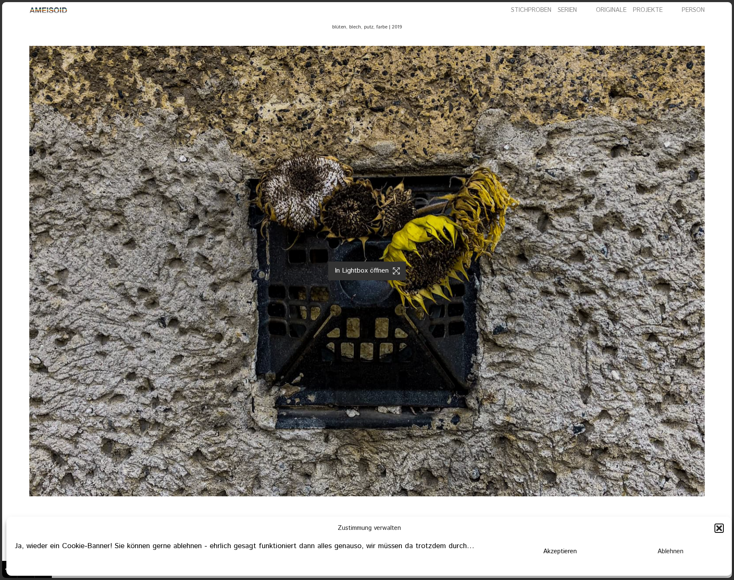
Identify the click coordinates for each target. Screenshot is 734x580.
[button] (719, 528)
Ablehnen (670, 551)
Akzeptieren (560, 551)
